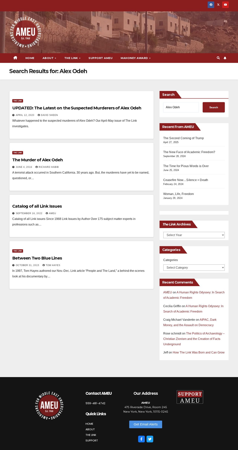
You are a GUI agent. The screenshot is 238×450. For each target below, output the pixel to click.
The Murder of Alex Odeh (37, 159)
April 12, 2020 (25, 115)
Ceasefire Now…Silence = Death (185, 180)
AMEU (52, 213)
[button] (218, 58)
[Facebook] (141, 439)
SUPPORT (92, 440)
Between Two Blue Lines (37, 258)
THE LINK (91, 435)
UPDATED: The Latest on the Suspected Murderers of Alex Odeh (76, 108)
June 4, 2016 (24, 167)
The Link (17, 101)
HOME (89, 424)
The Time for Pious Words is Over (186, 166)
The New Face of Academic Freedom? (189, 152)
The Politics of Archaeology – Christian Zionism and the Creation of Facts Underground (194, 339)
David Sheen (49, 115)
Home (29, 58)
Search (168, 95)
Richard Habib (49, 167)
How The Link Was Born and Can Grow (199, 352)
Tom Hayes (53, 265)
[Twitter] (150, 439)
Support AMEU (100, 58)
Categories (170, 260)
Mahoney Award (135, 58)
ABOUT (90, 429)
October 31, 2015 (28, 265)
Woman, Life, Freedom (178, 194)
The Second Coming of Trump (183, 138)
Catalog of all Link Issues (37, 206)
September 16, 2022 (29, 213)
